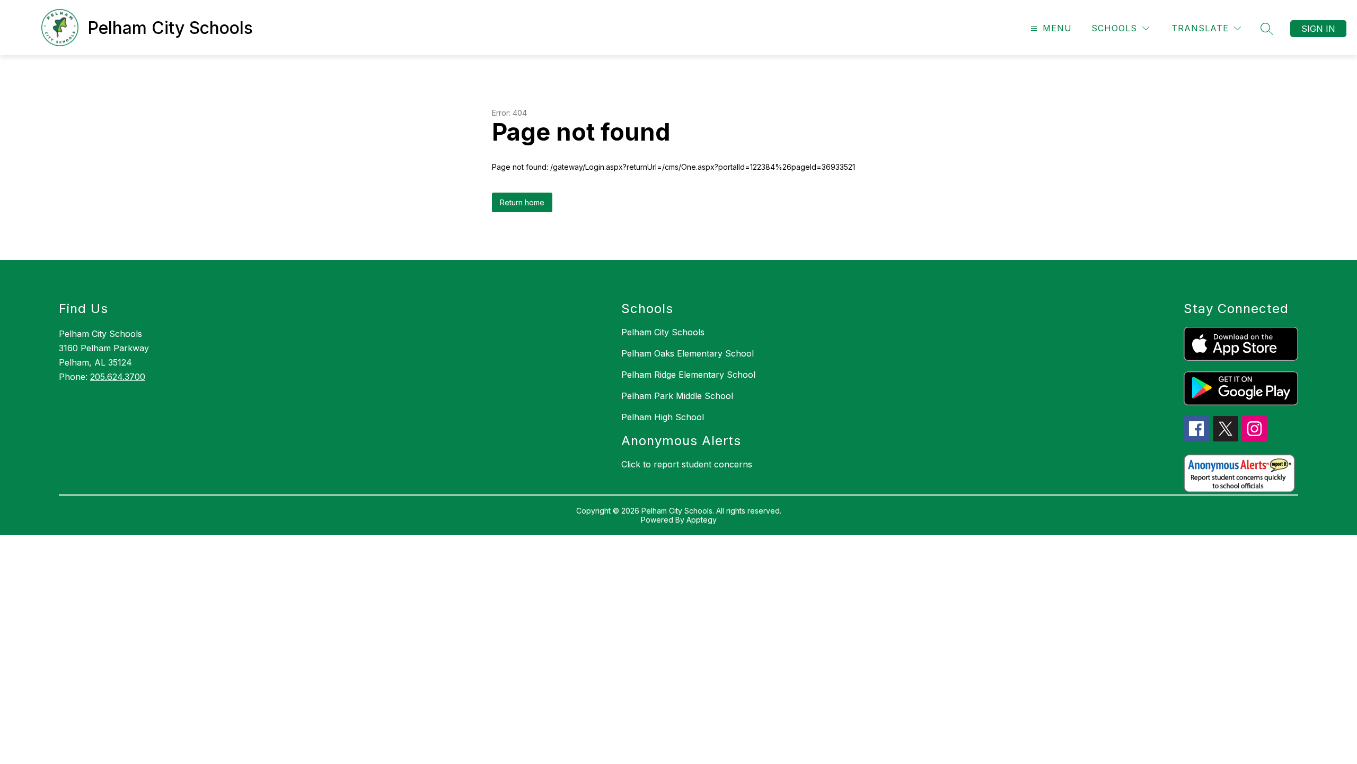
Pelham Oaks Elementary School (687, 353)
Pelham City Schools (662, 332)
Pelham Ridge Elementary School (688, 374)
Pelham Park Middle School (677, 395)
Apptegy (701, 519)
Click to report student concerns (686, 464)
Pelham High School (662, 417)
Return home (522, 202)
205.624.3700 (117, 376)
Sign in (1318, 28)
